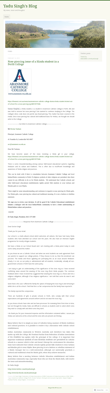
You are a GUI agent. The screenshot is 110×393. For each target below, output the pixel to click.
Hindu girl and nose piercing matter (52, 378)
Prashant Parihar (12, 380)
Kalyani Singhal (67, 378)
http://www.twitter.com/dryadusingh (21, 369)
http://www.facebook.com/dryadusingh (22, 373)
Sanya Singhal (22, 380)
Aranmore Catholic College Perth (21, 378)
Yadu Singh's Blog (20, 6)
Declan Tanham (15, 129)
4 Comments (30, 380)
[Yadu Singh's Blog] (55, 34)
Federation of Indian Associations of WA (57, 376)
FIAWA (71, 376)
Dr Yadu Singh (18, 376)
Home (7, 17)
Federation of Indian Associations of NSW (34, 376)
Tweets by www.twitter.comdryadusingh (89, 58)
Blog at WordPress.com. (55, 387)
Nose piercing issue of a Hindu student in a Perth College (33, 63)
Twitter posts (85, 53)
